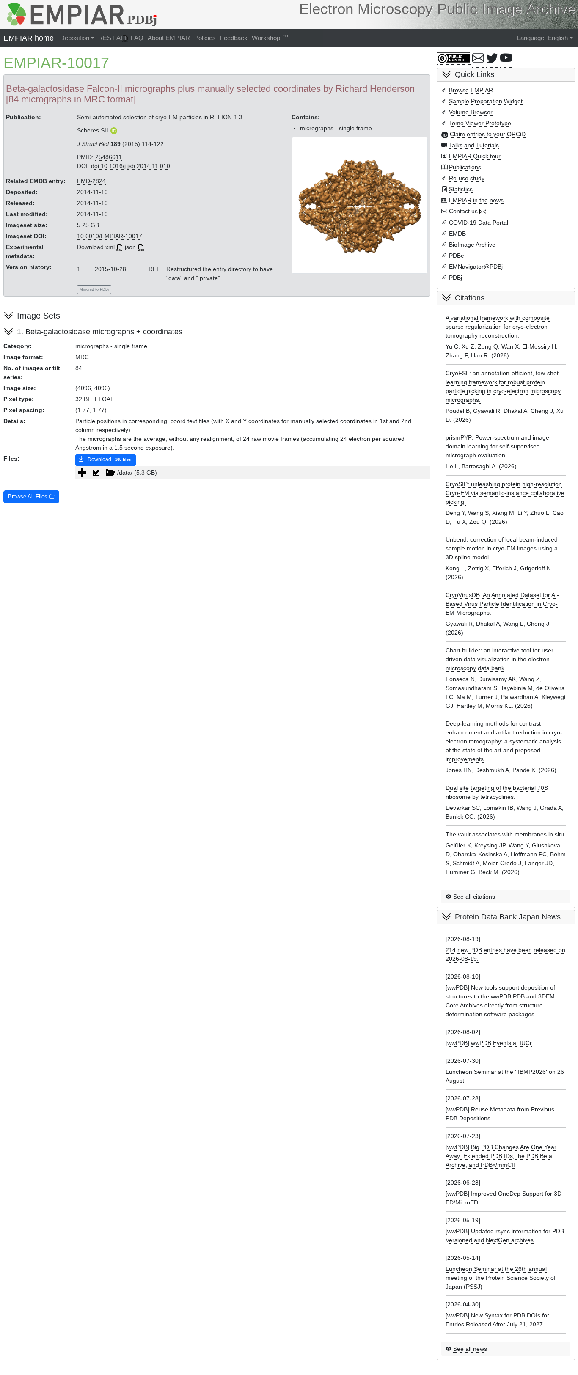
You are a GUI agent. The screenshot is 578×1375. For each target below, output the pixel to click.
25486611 (108, 157)
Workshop (266, 37)
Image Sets (38, 315)
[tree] (252, 472)
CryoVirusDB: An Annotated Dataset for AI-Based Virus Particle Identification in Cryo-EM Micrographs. (502, 603)
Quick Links (474, 74)
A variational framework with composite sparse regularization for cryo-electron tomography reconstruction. (498, 326)
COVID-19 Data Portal (478, 222)
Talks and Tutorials (474, 145)
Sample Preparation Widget (486, 101)
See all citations (474, 896)
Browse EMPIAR (471, 90)
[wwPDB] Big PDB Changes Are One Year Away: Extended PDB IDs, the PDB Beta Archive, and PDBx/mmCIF (501, 1156)
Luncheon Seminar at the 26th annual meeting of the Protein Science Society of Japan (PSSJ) (501, 1277)
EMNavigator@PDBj (476, 266)
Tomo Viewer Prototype (480, 123)
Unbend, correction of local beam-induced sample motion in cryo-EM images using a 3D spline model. (502, 548)
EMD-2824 (91, 181)
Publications (465, 167)
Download (108, 459)
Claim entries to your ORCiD (488, 134)
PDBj (455, 277)
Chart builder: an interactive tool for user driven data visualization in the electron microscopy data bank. (499, 659)
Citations (469, 298)
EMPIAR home (28, 38)
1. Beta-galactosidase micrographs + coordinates (99, 331)
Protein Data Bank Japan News (508, 917)
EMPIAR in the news (476, 200)
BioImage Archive (472, 244)
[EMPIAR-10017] (360, 205)
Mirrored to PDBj (94, 289)
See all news (470, 1348)
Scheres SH (93, 130)
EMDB (457, 233)
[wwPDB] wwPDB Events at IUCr (489, 1043)
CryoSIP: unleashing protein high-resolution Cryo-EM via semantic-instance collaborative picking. (505, 493)
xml (110, 247)
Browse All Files (28, 497)
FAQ (137, 37)
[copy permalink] (285, 35)
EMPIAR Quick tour (475, 156)
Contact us (463, 211)
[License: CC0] (454, 58)
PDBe (456, 255)
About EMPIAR (169, 37)
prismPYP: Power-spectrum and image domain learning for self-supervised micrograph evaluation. (497, 446)
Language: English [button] (542, 37)
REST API (112, 37)
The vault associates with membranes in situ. (506, 834)
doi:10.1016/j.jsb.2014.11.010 (130, 165)
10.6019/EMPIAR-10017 (109, 236)
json (130, 247)
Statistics (461, 189)
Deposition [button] (74, 37)
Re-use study (466, 178)
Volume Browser (471, 112)
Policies (205, 37)
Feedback (234, 37)
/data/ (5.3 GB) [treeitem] (137, 472)
